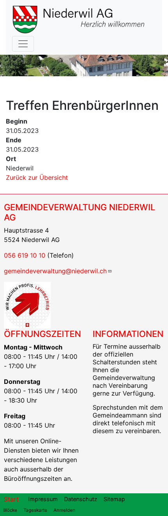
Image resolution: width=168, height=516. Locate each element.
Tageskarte (35, 510)
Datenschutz (80, 499)
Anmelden (64, 510)
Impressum (43, 499)
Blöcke (10, 510)
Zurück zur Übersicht (37, 177)
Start (11, 499)
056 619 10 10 (24, 255)
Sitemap (114, 499)
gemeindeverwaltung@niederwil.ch (55, 271)
